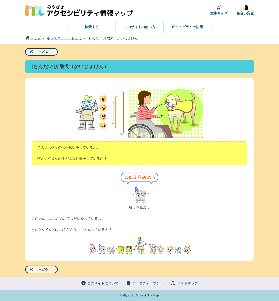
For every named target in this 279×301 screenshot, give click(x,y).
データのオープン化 (147, 283)
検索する (92, 27)
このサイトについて (103, 283)
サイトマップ (187, 283)
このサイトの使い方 (139, 27)
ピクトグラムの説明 (187, 27)
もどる (43, 51)
